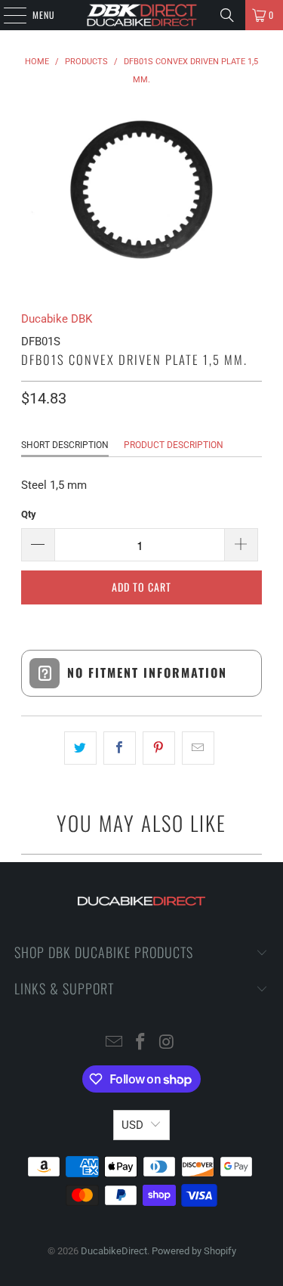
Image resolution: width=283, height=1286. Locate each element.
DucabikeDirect (114, 1251)
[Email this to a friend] (198, 748)
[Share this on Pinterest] (159, 748)
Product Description (173, 445)
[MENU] (7, 15)
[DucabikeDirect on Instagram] (166, 1043)
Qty (28, 514)
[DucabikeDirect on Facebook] (141, 1043)
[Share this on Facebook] (119, 748)
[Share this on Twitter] (80, 748)
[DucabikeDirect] (142, 15)
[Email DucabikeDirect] (114, 1043)
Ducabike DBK (56, 319)
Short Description (65, 445)
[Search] (227, 15)
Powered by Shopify (194, 1251)
